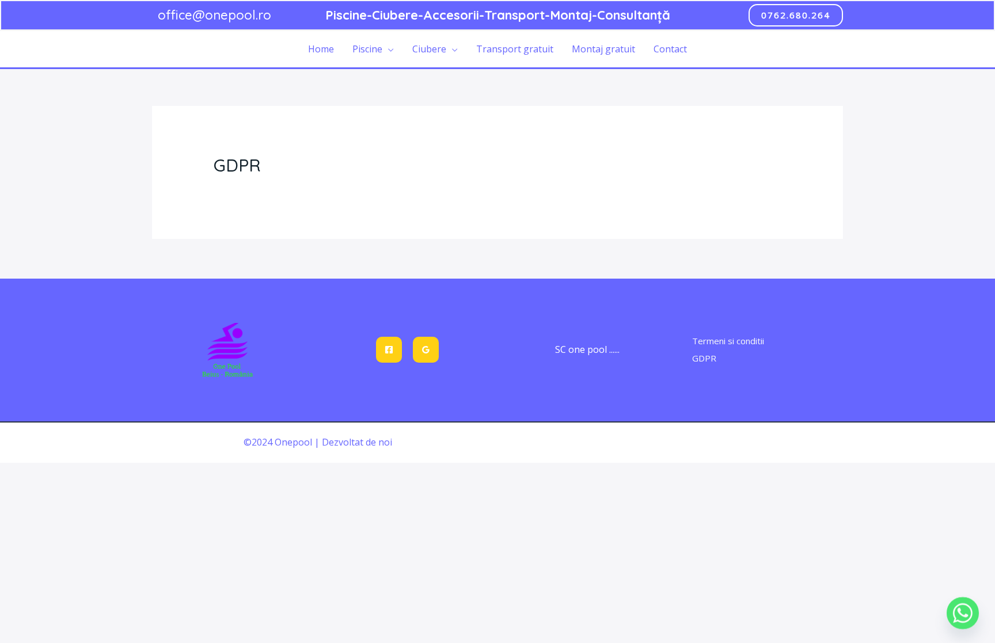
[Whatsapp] (962, 613)
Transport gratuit (514, 49)
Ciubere (429, 49)
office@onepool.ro (214, 15)
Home (321, 49)
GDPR (704, 358)
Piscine (367, 49)
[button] (796, 15)
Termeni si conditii (728, 341)
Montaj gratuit (603, 49)
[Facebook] (389, 350)
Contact (670, 49)
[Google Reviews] (426, 350)
